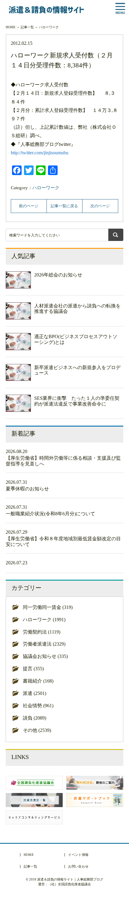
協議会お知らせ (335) (45, 656)
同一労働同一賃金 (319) (48, 607)
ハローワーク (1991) (44, 619)
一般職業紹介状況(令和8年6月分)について (50, 513)
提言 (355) (33, 668)
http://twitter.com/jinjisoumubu (39, 152)
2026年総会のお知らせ (58, 274)
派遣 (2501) (34, 693)
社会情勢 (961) (38, 705)
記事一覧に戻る (64, 206)
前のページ (28, 206)
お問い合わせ (78, 866)
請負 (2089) (34, 717)
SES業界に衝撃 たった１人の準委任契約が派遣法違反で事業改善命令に (76, 401)
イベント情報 (78, 854)
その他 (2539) (37, 730)
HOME (11, 27)
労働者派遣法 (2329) (44, 643)
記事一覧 (27, 27)
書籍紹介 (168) (38, 680)
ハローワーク (49, 27)
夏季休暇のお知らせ (27, 488)
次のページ (100, 206)
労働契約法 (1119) (41, 631)
